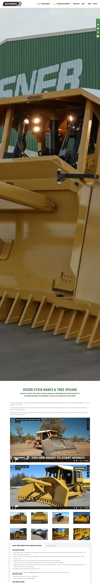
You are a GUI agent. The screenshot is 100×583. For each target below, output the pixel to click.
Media (89, 4)
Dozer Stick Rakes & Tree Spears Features (27, 545)
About (83, 4)
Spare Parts (76, 4)
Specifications (51, 545)
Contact (95, 4)
